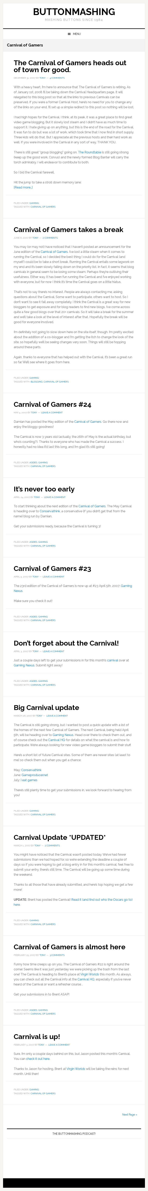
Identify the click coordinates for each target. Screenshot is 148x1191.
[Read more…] (23, 187)
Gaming (34, 203)
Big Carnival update (46, 707)
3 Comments (57, 955)
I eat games (29, 780)
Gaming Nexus (24, 665)
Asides (33, 462)
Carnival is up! (37, 1036)
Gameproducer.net (35, 775)
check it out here (38, 1059)
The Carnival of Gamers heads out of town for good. (70, 66)
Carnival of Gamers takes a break (68, 229)
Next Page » (129, 1114)
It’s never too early (44, 489)
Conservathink (50, 511)
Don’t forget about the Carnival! (66, 643)
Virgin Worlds (89, 974)
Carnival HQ (56, 740)
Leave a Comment (52, 412)
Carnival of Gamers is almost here (69, 947)
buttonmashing (74, 11)
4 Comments (57, 78)
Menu (77, 33)
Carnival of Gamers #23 (52, 568)
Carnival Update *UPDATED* (60, 837)
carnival (112, 660)
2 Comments (50, 237)
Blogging (37, 381)
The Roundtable (89, 152)
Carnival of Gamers (43, 206)
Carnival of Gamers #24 (52, 404)
